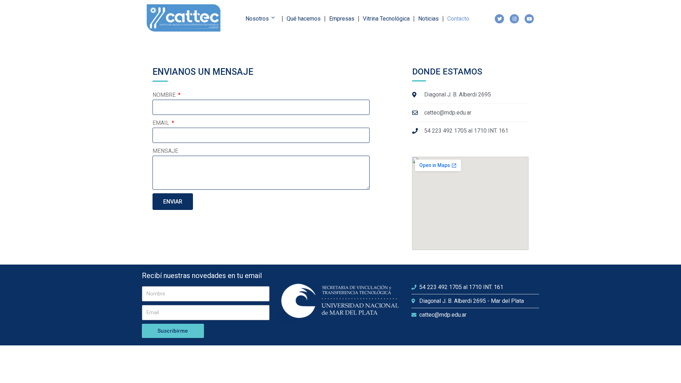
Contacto (458, 18)
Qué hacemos (304, 18)
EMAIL (162, 123)
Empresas (341, 18)
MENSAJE (165, 151)
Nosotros (257, 18)
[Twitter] (499, 18)
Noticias (428, 18)
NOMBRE (165, 94)
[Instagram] (514, 18)
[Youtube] (529, 18)
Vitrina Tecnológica (386, 18)
